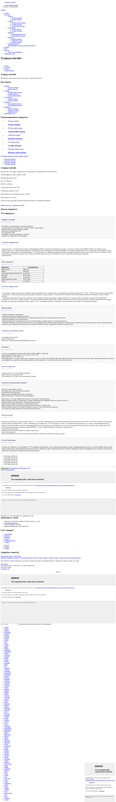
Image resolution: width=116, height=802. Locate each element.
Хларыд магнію (16, 19)
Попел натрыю (38, 558)
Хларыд (10, 16)
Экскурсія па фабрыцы (15, 52)
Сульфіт (10, 21)
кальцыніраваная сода (18, 34)
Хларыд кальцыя (17, 18)
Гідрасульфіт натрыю (18, 26)
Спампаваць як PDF (18, 205)
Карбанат (11, 32)
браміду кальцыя (17, 39)
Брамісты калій (16, 42)
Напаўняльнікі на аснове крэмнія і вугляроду (22, 45)
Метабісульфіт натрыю (19, 23)
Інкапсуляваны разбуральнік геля (20, 468)
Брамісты (11, 37)
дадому (6, 13)
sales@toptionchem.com (11, 5)
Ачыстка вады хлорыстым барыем (70, 558)
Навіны (6, 47)
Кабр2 (57, 558)
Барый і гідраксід (48, 558)
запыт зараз (4, 564)
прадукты (7, 14)
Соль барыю (12, 27)
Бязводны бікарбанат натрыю (10, 558)
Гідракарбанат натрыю (19, 36)
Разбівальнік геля (13, 44)
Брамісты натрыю (17, 40)
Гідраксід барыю (17, 31)
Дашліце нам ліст (6, 205)
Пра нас (6, 50)
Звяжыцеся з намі (9, 53)
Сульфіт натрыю (17, 24)
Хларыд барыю (16, 29)
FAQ (5, 49)
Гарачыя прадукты (6, 556)
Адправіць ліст (5, 569)
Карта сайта (17, 556)
